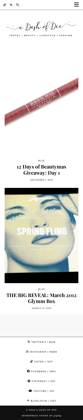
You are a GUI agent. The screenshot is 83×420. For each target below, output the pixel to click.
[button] (77, 5)
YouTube (43, 391)
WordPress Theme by (41, 415)
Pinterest (43, 381)
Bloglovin (43, 400)
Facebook (43, 371)
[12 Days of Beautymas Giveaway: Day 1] (41, 107)
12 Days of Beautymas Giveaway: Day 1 (41, 169)
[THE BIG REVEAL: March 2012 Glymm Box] (41, 235)
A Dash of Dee (46, 410)
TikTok (43, 361)
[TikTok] (4, 5)
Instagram (43, 351)
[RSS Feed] (11, 5)
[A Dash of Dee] (41, 28)
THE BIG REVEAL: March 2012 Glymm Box (41, 298)
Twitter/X (43, 342)
